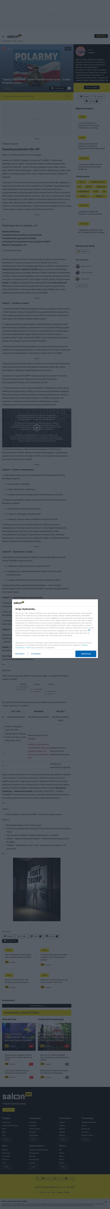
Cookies (28, 647)
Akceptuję (86, 654)
